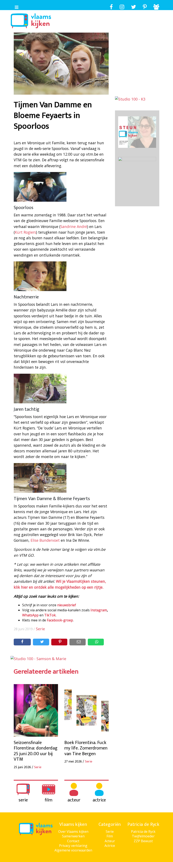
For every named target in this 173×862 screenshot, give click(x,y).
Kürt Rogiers (25, 232)
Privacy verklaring (73, 845)
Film (110, 836)
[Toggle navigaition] (15, 6)
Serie (40, 628)
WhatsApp (30, 615)
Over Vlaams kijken (73, 831)
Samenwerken (73, 836)
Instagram (99, 610)
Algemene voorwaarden (73, 850)
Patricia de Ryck (143, 831)
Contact (73, 841)
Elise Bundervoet (45, 540)
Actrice (109, 845)
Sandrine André (73, 226)
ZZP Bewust (143, 841)
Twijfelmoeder (143, 836)
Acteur (110, 841)
